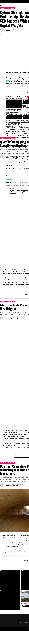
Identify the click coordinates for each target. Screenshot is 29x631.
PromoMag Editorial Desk (12, 157)
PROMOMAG (9, 30)
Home (19, 5)
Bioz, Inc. (8, 76)
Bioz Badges (9, 81)
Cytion (7, 80)
